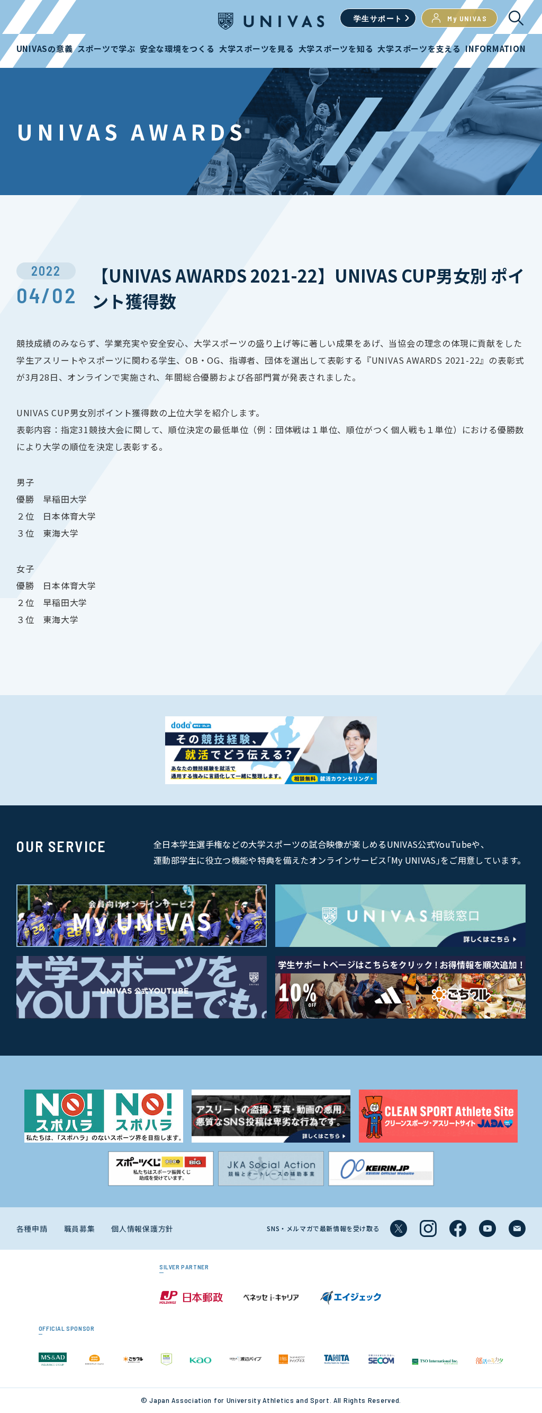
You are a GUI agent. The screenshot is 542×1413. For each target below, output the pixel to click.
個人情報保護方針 (142, 1228)
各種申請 (32, 1228)
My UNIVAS (467, 18)
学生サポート (378, 18)
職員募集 (79, 1228)
